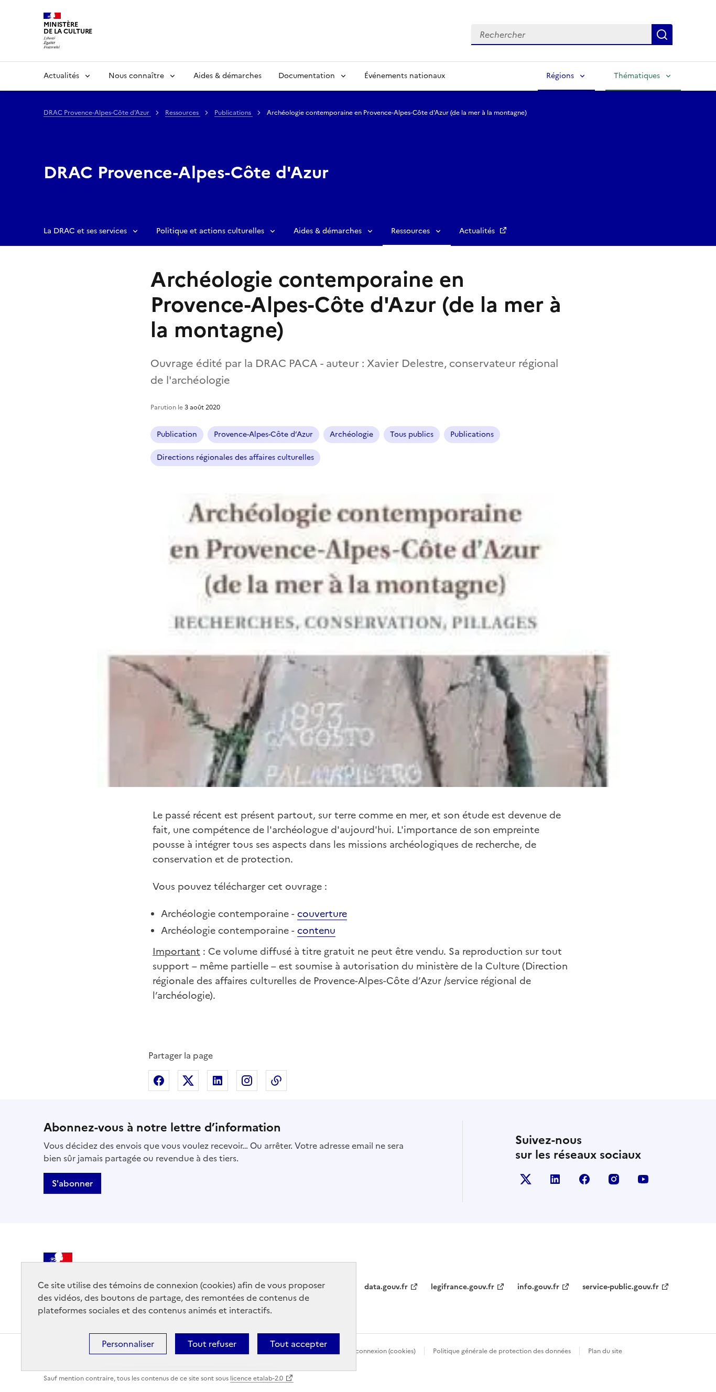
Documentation (306, 75)
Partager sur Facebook (158, 1080)
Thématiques (637, 75)
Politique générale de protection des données (502, 1351)
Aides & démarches (227, 75)
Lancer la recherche (662, 34)
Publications (233, 112)
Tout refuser (212, 1343)
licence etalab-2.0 (256, 1378)
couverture (322, 914)
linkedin (555, 1179)
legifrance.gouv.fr (462, 1286)
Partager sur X (188, 1080)
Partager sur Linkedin (217, 1080)
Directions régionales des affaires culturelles (235, 457)
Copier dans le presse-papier (276, 1080)
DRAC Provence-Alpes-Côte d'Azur (97, 112)
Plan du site (605, 1351)
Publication (177, 434)
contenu (316, 930)
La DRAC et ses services (85, 230)
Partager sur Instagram (246, 1080)
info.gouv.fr (538, 1286)
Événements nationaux (404, 75)
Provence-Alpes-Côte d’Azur (263, 434)
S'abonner (72, 1183)
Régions (560, 75)
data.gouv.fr (386, 1286)
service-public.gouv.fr (620, 1286)
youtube (643, 1179)
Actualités (61, 75)
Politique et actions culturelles (210, 230)
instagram (613, 1179)
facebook (584, 1179)
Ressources (182, 112)
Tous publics (411, 434)
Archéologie (351, 434)
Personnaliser (128, 1343)
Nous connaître (136, 75)
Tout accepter (298, 1343)
